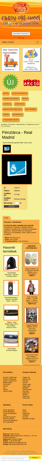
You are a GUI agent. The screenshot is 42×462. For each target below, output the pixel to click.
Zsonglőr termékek (9, 417)
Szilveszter (26, 398)
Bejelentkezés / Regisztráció (21, 33)
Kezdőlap (4, 124)
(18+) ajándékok (8, 422)
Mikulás (25, 394)
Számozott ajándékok (10, 420)
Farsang (25, 381)
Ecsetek (25, 417)
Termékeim (11, 124)
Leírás (6, 218)
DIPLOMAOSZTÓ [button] (17, 114)
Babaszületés (7, 382)
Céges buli (26, 377)
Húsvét (25, 382)
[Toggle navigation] (37, 42)
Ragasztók (26, 413)
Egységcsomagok (29, 418)
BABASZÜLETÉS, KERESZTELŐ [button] (12, 109)
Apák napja (26, 386)
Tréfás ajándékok (8, 410)
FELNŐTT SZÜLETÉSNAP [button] (19, 93)
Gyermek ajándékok (10, 413)
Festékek (26, 415)
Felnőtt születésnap (9, 379)
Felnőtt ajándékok (9, 412)
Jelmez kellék (7, 391)
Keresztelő (6, 384)
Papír (24, 410)
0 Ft (20, 38)
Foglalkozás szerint (32, 124)
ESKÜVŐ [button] (5, 93)
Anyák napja (27, 384)
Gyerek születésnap (10, 377)
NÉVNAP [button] (25, 98)
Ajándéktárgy (21, 124)
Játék (5, 415)
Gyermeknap (27, 389)
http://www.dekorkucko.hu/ (15, 444)
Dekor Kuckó (8, 42)
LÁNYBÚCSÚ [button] (7, 104)
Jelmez (5, 389)
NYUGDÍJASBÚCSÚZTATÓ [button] (10, 120)
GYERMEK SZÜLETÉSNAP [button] (11, 98)
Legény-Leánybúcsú (10, 381)
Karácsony (26, 396)
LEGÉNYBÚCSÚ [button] (19, 104)
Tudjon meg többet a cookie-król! (23, 460)
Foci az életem (5, 126)
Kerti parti (26, 391)
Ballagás (25, 388)
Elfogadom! (35, 457)
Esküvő (5, 386)
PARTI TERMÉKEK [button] (30, 109)
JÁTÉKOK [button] (6, 114)
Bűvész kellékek (8, 418)
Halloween (26, 393)
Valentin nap (27, 379)
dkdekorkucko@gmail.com (14, 442)
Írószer (25, 412)
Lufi (4, 388)
